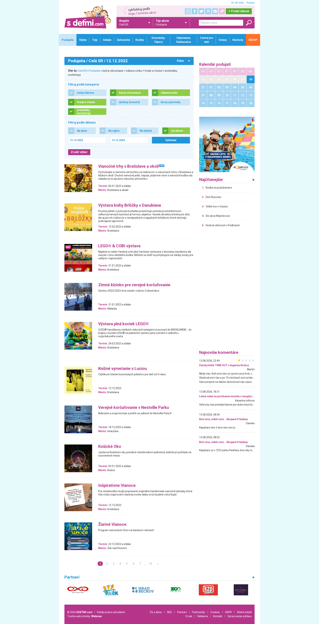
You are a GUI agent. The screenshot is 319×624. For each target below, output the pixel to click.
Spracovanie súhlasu (240, 616)
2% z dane (156, 612)
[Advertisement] (227, 289)
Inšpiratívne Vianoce (117, 485)
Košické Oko (109, 447)
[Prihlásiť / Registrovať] (222, 11)
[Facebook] (195, 11)
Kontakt (217, 616)
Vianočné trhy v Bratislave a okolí (128, 166)
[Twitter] (201, 11)
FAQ (169, 612)
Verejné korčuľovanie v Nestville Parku (133, 408)
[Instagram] (188, 11)
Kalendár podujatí (215, 64)
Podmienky (198, 612)
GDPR (228, 612)
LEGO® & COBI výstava (119, 246)
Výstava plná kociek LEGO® (123, 324)
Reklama (203, 616)
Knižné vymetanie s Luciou (122, 369)
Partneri (182, 612)
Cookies (215, 612)
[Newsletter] (215, 11)
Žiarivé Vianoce (112, 524)
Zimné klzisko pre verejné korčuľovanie (134, 285)
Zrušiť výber (79, 152)
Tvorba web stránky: (84, 616)
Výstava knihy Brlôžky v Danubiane (129, 205)
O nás (189, 616)
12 (150, 563)
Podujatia (94, 70)
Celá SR (82, 70)
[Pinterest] (208, 11)
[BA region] (227, 144)
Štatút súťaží (244, 612)
